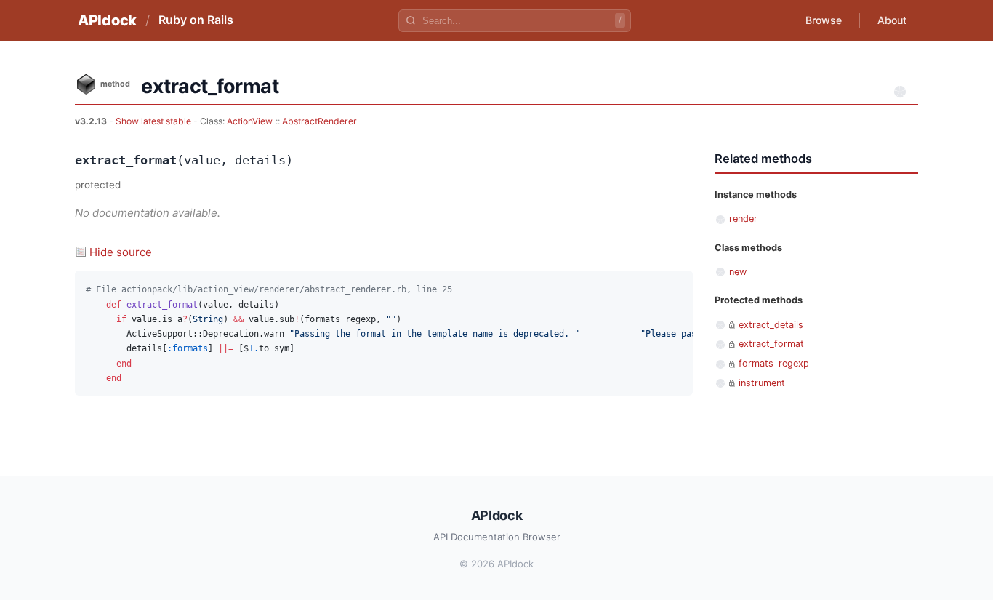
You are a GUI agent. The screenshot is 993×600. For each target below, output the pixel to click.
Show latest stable (154, 121)
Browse (823, 20)
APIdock (107, 20)
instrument (762, 382)
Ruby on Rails (195, 19)
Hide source (120, 252)
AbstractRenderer (319, 121)
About (891, 20)
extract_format (771, 343)
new (738, 271)
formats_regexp (774, 363)
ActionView (250, 121)
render (743, 218)
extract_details (771, 324)
